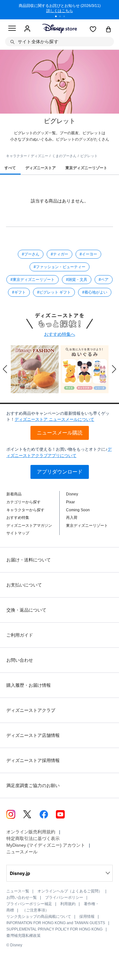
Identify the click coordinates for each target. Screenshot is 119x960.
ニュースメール (21, 851)
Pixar (70, 502)
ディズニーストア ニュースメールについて (54, 419)
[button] (5, 369)
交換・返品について (26, 609)
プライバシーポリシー (64, 897)
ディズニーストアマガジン (29, 525)
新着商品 (14, 494)
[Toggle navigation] (12, 29)
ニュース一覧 (17, 891)
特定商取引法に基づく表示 (33, 838)
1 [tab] (58, 17)
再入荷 (71, 517)
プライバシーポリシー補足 (29, 904)
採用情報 (87, 916)
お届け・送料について (28, 559)
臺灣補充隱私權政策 (23, 935)
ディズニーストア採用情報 (33, 760)
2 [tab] (62, 17)
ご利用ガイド (19, 635)
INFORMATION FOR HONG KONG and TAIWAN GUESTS (55, 923)
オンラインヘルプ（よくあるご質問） (69, 891)
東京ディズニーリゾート (87, 525)
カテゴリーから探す (23, 502)
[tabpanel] (55, 9)
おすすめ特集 (17, 517)
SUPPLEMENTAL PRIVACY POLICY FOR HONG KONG (54, 929)
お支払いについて (24, 584)
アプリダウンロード (60, 471)
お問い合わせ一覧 (21, 897)
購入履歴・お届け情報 (28, 685)
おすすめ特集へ (59, 334)
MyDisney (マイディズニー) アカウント (45, 845)
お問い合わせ (19, 660)
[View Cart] (108, 29)
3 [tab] (66, 17)
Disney (72, 494)
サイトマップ (17, 533)
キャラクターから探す (25, 510)
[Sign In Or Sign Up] (27, 29)
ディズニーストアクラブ (30, 710)
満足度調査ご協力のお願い (33, 785)
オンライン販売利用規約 (30, 831)
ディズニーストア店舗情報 (33, 735)
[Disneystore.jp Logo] (59, 28)
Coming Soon (78, 510)
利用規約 (68, 904)
